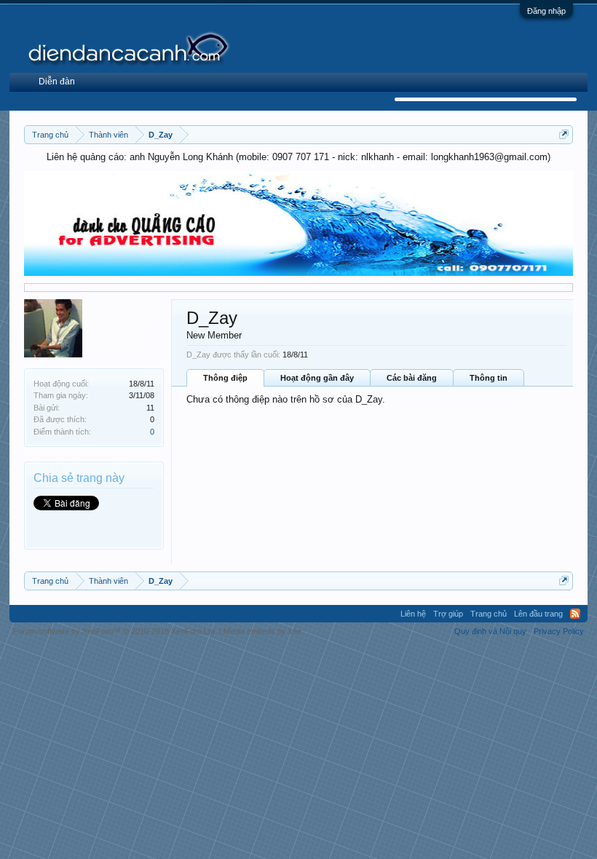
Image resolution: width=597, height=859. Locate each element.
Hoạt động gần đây (317, 377)
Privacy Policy (559, 631)
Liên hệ (413, 613)
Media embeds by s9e (262, 631)
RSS (575, 614)
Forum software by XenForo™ (115, 631)
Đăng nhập (546, 11)
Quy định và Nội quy (490, 631)
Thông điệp (225, 377)
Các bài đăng (412, 377)
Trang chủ (488, 613)
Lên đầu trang (538, 613)
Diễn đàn (57, 81)
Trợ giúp (448, 613)
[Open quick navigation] (564, 134)
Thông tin (488, 377)
